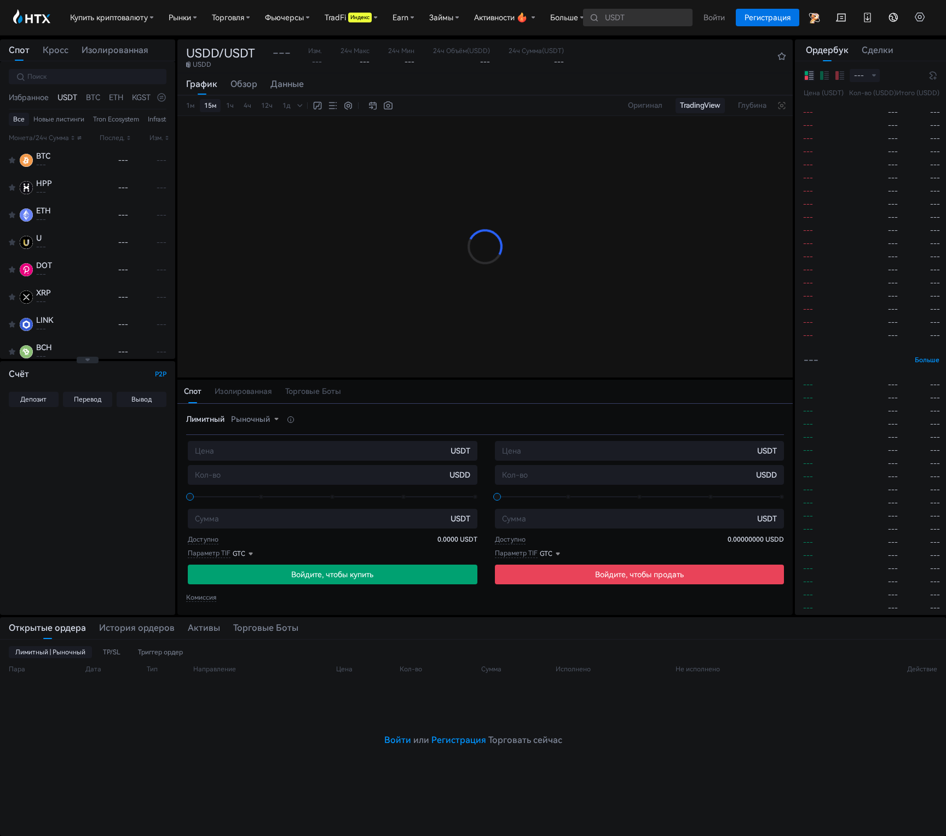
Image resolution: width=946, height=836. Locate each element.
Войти (397, 740)
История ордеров (137, 628)
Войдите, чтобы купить (332, 574)
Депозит (33, 399)
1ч (230, 105)
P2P (160, 374)
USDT (67, 97)
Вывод (141, 399)
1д (286, 105)
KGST (141, 97)
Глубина (752, 105)
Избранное (29, 97)
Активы (204, 628)
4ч (247, 105)
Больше (927, 360)
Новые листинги (58, 119)
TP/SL (111, 652)
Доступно (203, 539)
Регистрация (458, 740)
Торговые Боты (265, 628)
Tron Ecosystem (116, 119)
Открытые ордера (47, 628)
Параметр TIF (209, 553)
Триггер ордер (160, 652)
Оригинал (645, 105)
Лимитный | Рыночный (50, 652)
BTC (93, 97)
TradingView (700, 105)
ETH (116, 97)
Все (19, 119)
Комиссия (201, 597)
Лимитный (205, 419)
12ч (267, 105)
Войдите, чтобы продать (639, 574)
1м (190, 105)
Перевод (87, 399)
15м (210, 105)
